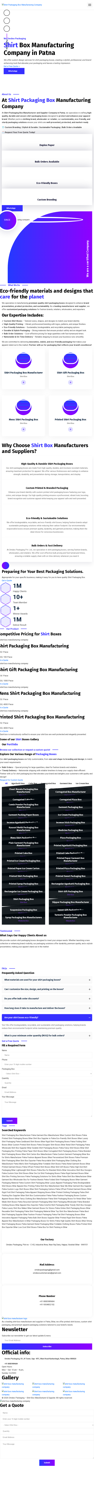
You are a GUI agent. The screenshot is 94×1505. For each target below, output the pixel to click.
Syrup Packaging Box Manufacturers (23, 917)
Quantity (5, 1078)
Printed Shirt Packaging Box (23, 876)
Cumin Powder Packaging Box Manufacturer (23, 806)
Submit (9, 1121)
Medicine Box (23, 921)
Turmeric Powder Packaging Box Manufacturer (70, 916)
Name (4, 1050)
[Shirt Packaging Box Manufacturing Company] (22, 5)
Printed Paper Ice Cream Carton (23, 868)
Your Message (8, 1097)
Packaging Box (8, 1069)
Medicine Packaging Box (70, 830)
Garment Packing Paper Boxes (23, 815)
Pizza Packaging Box (70, 837)
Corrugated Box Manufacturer (70, 792)
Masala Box (70, 921)
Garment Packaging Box (71, 807)
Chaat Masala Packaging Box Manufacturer (23, 790)
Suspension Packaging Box (23, 910)
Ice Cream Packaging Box (70, 815)
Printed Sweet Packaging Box (70, 876)
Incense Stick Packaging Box (70, 822)
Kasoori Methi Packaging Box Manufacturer (23, 829)
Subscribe (47, 1346)
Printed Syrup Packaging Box (23, 883)
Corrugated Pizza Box (71, 799)
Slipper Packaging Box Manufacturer (70, 902)
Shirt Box (70, 895)
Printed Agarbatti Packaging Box (70, 845)
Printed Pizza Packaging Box (70, 868)
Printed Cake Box (23, 853)
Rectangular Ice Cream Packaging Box (23, 891)
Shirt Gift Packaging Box (70, 891)
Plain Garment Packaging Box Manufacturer (23, 844)
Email (4, 1087)
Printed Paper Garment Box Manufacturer (70, 859)
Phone (4, 1060)
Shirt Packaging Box (23, 899)
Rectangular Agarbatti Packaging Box (71, 883)
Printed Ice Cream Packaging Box (23, 861)
